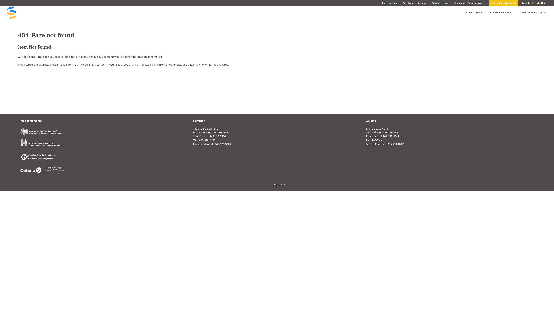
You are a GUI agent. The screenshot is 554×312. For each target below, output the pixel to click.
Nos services (476, 12)
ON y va (422, 3)
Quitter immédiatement (504, 3)
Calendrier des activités (532, 12)
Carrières (408, 3)
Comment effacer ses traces (469, 3)
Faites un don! (389, 3)
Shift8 (283, 184)
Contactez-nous (440, 3)
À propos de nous (502, 12)
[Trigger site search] (533, 3)
